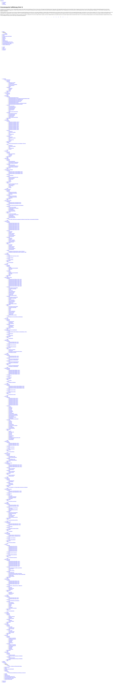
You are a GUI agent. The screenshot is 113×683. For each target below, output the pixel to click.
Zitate (7, 94)
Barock (3, 31)
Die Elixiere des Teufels (12, 389)
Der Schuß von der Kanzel (12, 496)
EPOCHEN (4, 4)
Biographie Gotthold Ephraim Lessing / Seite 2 (15, 464)
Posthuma (10, 605)
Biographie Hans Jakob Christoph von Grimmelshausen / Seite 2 (18, 331)
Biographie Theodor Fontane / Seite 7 (14, 227)
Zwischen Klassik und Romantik (7, 36)
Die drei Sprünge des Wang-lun (13, 163)
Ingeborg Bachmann (7, 79)
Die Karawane (11, 350)
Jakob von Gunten (11, 628)
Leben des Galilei (11, 109)
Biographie (8, 80)
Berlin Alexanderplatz (12, 161)
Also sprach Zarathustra (12, 537)
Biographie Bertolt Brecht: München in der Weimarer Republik (17, 103)
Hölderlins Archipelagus (12, 382)
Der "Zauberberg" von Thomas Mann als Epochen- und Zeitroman (18, 487)
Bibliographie (9, 118)
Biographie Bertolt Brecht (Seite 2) (14, 97)
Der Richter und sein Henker (13, 193)
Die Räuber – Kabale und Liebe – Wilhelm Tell (15, 585)
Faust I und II (11, 290)
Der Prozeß (10, 412)
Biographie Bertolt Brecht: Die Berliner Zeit (15, 101)
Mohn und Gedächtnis (12, 153)
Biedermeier (6, 670)
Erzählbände (10, 88)
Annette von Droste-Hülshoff (9, 169)
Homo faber (10, 273)
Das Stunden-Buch (11, 572)
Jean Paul (6, 544)
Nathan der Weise (11, 469)
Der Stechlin (10, 231)
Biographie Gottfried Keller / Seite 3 (14, 444)
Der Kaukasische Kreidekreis (13, 113)
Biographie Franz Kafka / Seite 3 (13, 399)
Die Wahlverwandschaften (12, 288)
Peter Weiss (6, 635)
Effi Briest (10, 232)
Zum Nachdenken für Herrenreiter (13, 418)
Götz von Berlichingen (12, 291)
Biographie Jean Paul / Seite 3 (13, 547)
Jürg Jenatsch (11, 498)
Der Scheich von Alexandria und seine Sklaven (15, 351)
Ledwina (10, 187)
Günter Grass (6, 318)
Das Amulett (10, 495)
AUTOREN (4, 2)
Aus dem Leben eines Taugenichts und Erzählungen (16, 205)
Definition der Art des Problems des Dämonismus (16, 316)
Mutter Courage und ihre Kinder (13, 111)
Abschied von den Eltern (12, 644)
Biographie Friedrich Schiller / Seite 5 (14, 583)
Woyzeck (10, 140)
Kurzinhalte (8, 87)
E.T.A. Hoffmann (7, 384)
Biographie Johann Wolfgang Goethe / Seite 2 (15, 279)
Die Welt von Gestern (12, 657)
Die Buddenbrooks (11, 480)
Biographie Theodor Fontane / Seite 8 (14, 228)
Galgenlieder (10, 526)
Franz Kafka (6, 396)
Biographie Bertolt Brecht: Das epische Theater (15, 100)
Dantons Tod (10, 131)
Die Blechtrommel (11, 321)
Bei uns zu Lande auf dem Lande (13, 177)
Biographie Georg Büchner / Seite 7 (14, 127)
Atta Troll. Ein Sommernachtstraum (14, 361)
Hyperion (10, 375)
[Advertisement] (26, 24)
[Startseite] (2, 0)
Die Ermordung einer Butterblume (13, 162)
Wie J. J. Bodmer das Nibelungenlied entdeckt (15, 666)
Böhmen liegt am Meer (12, 82)
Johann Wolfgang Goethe (8, 277)
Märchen (10, 510)
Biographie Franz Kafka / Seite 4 (13, 400)
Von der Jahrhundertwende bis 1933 (7, 41)
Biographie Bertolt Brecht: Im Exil (13, 102)
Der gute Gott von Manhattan (13, 84)
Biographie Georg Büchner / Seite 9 (14, 129)
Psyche (10, 606)
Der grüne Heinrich (11, 451)
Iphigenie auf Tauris (11, 292)
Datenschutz (4, 48)
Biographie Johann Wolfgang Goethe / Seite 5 (15, 282)
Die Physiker (10, 197)
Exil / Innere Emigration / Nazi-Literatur (8, 42)
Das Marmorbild (11, 215)
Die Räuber (10, 587)
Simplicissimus (11, 333)
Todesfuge (10, 155)
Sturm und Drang (4, 34)
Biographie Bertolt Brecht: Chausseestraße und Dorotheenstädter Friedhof (19, 98)
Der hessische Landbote (12, 132)
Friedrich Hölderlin (7, 368)
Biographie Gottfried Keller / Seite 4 (14, 445)
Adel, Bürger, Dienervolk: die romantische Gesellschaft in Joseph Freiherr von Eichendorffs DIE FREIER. (24, 219)
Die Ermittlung (11, 646)
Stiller (9, 274)
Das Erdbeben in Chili (12, 456)
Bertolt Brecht (7, 95)
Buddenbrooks (11, 483)
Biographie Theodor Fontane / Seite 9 (14, 229)
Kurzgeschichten (11, 439)
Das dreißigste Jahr (11, 83)
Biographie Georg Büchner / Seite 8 (14, 128)
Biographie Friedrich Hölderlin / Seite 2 (14, 370)
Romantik (3, 37)
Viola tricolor (10, 607)
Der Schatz (10, 514)
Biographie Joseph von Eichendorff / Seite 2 (15, 202)
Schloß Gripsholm (11, 618)
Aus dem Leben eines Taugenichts (13, 214)
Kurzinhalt (8, 176)
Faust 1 (10, 309)
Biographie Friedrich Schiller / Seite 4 (14, 582)
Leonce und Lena (11, 139)
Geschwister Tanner (11, 627)
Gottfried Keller (7, 441)
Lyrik (9, 110)
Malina (10, 86)
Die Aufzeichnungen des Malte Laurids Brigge (15, 567)
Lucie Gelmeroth (11, 516)
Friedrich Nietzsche (7, 533)
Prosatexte (10, 493)
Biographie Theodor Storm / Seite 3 (14, 598)
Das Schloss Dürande (12, 216)
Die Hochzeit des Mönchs (12, 497)
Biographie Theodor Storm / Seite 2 (14, 597)
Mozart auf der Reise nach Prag (13, 509)
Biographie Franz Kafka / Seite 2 (13, 398)
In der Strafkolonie (11, 427)
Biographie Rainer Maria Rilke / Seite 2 (14, 561)
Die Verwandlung (11, 413)
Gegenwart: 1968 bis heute (6, 44)
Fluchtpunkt (10, 647)
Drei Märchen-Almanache (12, 344)
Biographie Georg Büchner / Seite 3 (14, 123)
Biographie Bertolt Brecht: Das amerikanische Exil (16, 99)
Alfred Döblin (7, 158)
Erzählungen (10, 436)
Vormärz (6, 673)
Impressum (4, 49)
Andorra (10, 267)
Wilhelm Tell (10, 589)
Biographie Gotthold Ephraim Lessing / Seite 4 (15, 466)
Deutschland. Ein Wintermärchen (13, 359)
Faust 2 (10, 310)
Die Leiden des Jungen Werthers (13, 306)
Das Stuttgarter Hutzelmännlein (13, 512)
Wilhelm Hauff (7, 340)
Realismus (6, 674)
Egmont (10, 289)
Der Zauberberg (11, 481)
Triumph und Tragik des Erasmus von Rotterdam (15, 658)
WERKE (3, 3)
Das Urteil (10, 409)
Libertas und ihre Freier (12, 217)
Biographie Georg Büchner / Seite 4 (14, 124)
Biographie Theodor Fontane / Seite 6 (14, 226)
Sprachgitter (10, 154)
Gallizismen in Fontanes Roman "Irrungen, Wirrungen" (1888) (17, 252)
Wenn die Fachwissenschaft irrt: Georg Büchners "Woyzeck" (17, 143)
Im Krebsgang (11, 322)
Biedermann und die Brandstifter (13, 272)
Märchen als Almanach (12, 349)
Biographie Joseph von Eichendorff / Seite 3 (15, 203)
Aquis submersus (11, 602)
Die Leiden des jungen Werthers (13, 287)
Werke (8, 144)
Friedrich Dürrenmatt (7, 189)
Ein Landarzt (10, 426)
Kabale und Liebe (11, 588)
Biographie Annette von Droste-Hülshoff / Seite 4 (16, 173)
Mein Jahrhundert (11, 323)
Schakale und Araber (12, 428)
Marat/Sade (10, 641)
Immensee (10, 604)
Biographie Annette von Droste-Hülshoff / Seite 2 (16, 171)
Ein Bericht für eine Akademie (13, 414)
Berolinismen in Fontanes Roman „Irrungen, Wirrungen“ (17, 251)
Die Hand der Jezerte (12, 515)
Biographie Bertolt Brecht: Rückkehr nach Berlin (16, 104)
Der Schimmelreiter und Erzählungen (14, 600)
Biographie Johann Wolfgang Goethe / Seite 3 (15, 280)
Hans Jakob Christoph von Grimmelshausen (11, 329)
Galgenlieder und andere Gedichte (13, 528)
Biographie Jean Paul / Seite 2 (13, 546)
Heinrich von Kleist (7, 453)
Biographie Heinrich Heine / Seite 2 (14, 356)
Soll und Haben (11, 257)
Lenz (9, 133)
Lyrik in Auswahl (11, 234)
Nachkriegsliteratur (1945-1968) (6, 43)
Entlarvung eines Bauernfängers (13, 415)
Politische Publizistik (12, 616)
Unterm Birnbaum (11, 236)
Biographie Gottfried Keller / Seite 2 (14, 443)
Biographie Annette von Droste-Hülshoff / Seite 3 (16, 172)
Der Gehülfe (10, 626)
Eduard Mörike (7, 503)
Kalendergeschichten (12, 108)
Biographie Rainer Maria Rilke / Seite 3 (14, 562)
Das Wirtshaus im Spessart (12, 352)
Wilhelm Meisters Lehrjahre (13, 295)
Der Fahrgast (10, 410)
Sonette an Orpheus (11, 570)
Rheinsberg (10, 617)
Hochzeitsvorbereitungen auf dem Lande (14, 437)
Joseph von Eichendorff (8, 200)
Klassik (3, 35)
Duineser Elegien (11, 568)
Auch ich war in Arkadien (12, 207)
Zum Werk (8, 81)
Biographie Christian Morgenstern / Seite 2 (15, 523)
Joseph (10, 186)
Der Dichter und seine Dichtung (13, 507)
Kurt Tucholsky (7, 612)
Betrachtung (10, 407)
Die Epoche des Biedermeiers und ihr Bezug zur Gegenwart (17, 672)
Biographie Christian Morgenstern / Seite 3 (15, 524)
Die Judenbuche (11, 175)
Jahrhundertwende (7, 675)
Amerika (10, 406)
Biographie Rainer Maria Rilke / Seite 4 (14, 563)
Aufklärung (4, 32)
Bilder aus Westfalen (12, 178)
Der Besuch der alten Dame (13, 192)
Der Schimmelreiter (11, 603)
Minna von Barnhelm (12, 468)
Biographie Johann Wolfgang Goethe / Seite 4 (15, 281)
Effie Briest (10, 245)
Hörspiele (10, 89)
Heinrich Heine (7, 354)
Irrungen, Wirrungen (12, 233)
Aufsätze (6, 33)
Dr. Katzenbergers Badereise (13, 552)
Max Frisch (6, 264)
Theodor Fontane (7, 221)
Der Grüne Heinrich (11, 448)
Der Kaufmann (11, 411)
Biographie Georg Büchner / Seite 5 (14, 125)
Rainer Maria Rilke (7, 559)
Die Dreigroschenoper (12, 114)
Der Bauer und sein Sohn (12, 513)
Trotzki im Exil (11, 642)
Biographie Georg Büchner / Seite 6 (14, 126)
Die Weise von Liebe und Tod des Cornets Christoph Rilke (17, 574)
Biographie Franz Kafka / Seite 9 (13, 404)
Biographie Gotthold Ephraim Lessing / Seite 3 (15, 465)
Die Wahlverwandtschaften (12, 307)
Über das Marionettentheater (13, 457)
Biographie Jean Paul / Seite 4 (13, 548)
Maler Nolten (11, 508)
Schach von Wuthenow (12, 235)
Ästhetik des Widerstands (12, 645)
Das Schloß (10, 408)
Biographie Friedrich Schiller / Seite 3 (14, 581)
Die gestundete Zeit (11, 85)
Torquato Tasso (11, 294)
